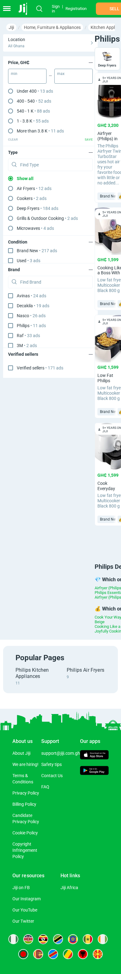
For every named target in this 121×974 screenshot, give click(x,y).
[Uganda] (43, 939)
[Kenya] (28, 939)
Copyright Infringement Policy (24, 850)
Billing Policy (24, 804)
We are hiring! (25, 764)
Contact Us (52, 775)
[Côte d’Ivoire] (103, 939)
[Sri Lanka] (38, 954)
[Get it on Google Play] (94, 771)
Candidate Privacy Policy (25, 818)
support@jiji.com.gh (60, 753)
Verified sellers (40, 368)
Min (14, 74)
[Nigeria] (13, 939)
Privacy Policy (25, 793)
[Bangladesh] (23, 954)
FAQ (45, 786)
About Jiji (21, 753)
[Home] (25, 8)
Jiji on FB (21, 887)
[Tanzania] (58, 939)
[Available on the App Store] (94, 755)
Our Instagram (26, 898)
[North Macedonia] (98, 954)
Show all (25, 178)
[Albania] (83, 954)
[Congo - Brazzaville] (68, 954)
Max (61, 74)
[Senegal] (88, 939)
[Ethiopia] (73, 939)
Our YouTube (24, 909)
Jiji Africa (69, 887)
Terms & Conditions (22, 778)
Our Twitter (23, 921)
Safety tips (51, 764)
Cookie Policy (25, 832)
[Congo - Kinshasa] (53, 954)
